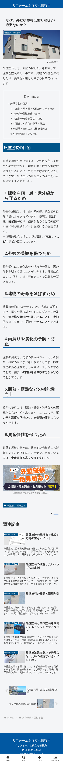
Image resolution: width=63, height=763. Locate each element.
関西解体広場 (33, 749)
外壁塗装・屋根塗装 (16, 505)
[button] (56, 584)
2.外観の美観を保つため (26, 113)
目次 (27, 96)
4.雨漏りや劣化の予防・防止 (29, 123)
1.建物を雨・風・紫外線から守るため (34, 108)
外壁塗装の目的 (18, 103)
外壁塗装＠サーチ (33, 754)
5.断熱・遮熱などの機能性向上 (30, 128)
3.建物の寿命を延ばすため (27, 118)
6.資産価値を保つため (25, 133)
